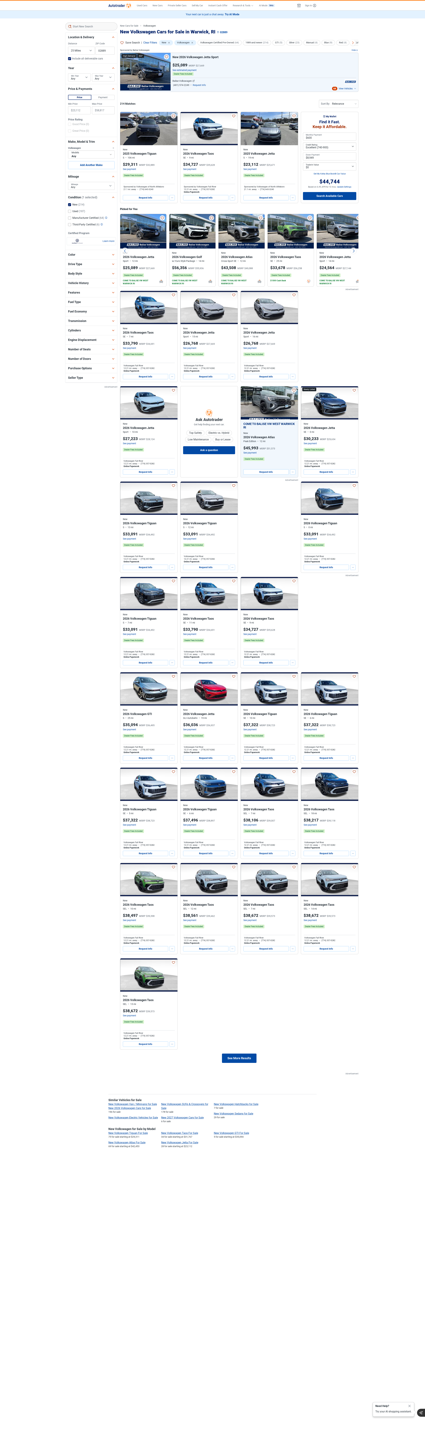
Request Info (145, 197)
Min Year (75, 76)
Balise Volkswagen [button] (182, 81)
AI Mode (266, 5)
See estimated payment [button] (184, 70)
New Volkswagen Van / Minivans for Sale (132, 1104)
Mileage (74, 184)
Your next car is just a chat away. (212, 14)
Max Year (99, 76)
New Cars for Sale (129, 25)
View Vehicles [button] (346, 88)
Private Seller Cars (177, 5)
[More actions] (172, 197)
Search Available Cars (329, 196)
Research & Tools (241, 5)
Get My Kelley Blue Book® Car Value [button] (330, 174)
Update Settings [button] (344, 187)
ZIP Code (100, 43)
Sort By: (325, 103)
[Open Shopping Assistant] (421, 1413)
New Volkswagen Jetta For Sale (179, 1142)
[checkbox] (78, 124)
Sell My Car (197, 5)
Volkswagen (149, 25)
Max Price (97, 104)
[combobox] (91, 26)
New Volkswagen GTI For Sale (231, 1133)
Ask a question (209, 450)
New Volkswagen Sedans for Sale (233, 1113)
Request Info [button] (199, 85)
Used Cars (142, 5)
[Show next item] (292, 403)
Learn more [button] (108, 241)
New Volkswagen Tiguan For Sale (128, 1133)
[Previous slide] (125, 251)
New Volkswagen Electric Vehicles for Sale (133, 1117)
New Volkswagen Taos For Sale (179, 1133)
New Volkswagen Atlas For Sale (126, 1142)
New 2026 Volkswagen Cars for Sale (129, 1108)
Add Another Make (91, 165)
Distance (72, 43)
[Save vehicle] (166, 56)
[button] (299, 5)
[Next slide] (353, 251)
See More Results (239, 1058)
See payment (129, 169)
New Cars (158, 5)
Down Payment (313, 155)
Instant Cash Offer (217, 5)
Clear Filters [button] (150, 42)
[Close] (410, 1406)
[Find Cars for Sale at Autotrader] (119, 5)
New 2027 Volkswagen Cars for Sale (182, 1117)
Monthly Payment (314, 135)
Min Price (73, 104)
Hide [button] (354, 50)
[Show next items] (353, 43)
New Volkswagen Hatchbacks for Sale (236, 1104)
